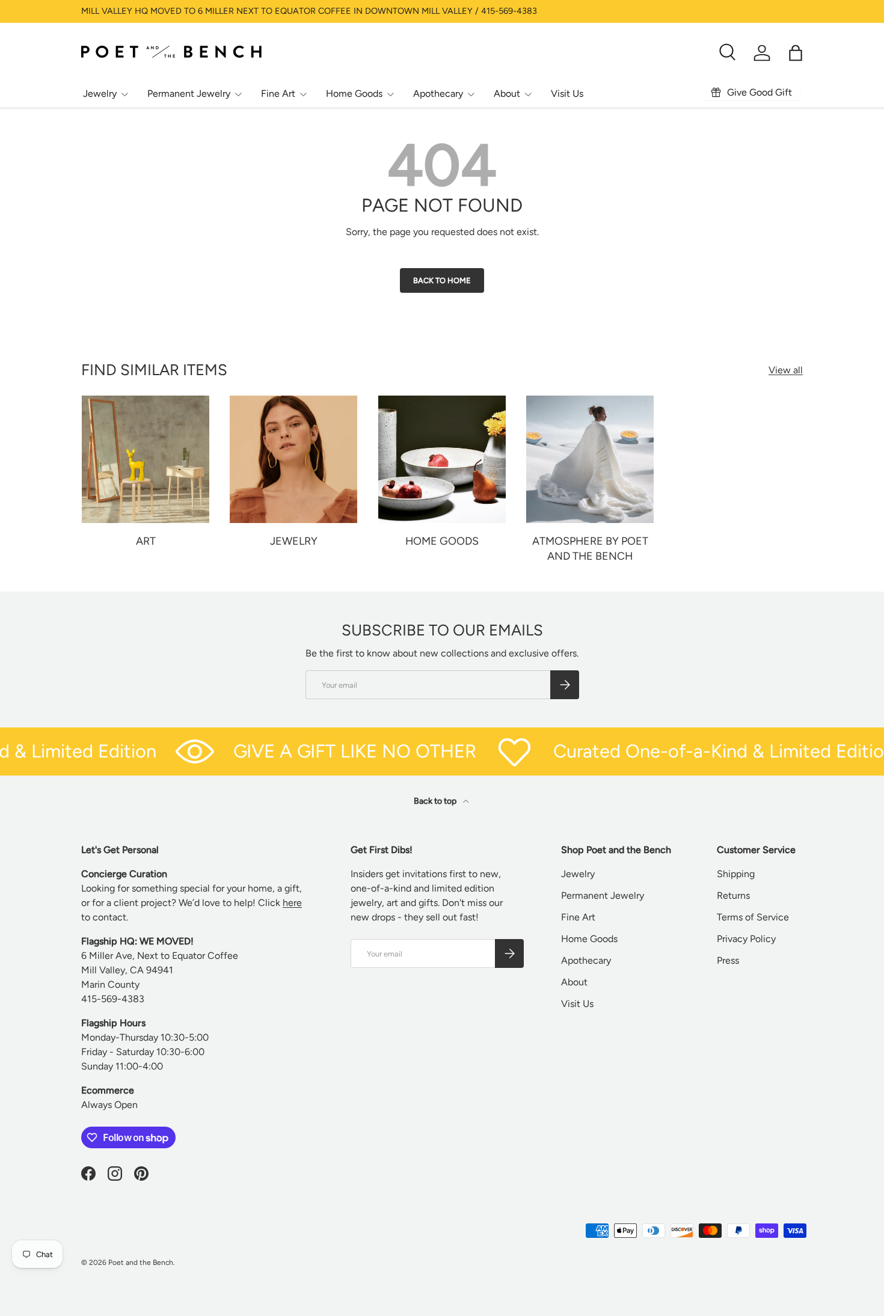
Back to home (442, 280)
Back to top (436, 801)
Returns (733, 895)
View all (786, 370)
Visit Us (567, 93)
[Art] (145, 459)
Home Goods (354, 93)
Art (146, 540)
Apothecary (438, 93)
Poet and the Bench (140, 1262)
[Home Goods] (442, 459)
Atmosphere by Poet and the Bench (590, 548)
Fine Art (278, 93)
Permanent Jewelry (188, 93)
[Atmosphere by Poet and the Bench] (590, 459)
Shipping (736, 874)
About (507, 93)
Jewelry (100, 93)
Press (728, 960)
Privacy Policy (746, 938)
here (292, 902)
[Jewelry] (293, 459)
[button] (795, 53)
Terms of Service (753, 917)
